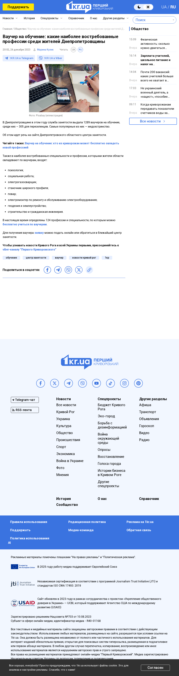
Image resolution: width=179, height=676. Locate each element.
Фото (60, 468)
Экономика (65, 454)
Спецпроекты (49, 18)
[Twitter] (79, 270)
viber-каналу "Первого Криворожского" (29, 249)
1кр (107, 257)
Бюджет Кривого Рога (111, 407)
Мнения (62, 475)
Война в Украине (69, 461)
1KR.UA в (21, 58)
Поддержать (18, 7)
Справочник (76, 18)
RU (173, 7)
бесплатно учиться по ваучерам (25, 224)
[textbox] (152, 19)
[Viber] (68, 270)
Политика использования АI (28, 540)
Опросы (104, 450)
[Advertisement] (64, 305)
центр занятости (36, 257)
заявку (39, 232)
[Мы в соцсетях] (40, 383)
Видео (144, 433)
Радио (144, 440)
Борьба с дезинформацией (112, 425)
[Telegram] (58, 270)
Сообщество (67, 505)
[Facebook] (47, 270)
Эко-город (106, 416)
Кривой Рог (65, 412)
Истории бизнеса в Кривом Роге (111, 472)
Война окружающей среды (108, 438)
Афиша (145, 405)
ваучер (59, 257)
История (29, 18)
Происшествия (68, 440)
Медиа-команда (81, 530)
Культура (63, 426)
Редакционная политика (87, 522)
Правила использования (28, 522)
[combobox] (152, 19)
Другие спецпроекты (108, 484)
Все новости (150, 121)
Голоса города (109, 463)
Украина (63, 419)
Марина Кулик (45, 49)
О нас (93, 18)
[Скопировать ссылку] (89, 270)
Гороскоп (146, 426)
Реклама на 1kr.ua (140, 522)
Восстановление (111, 457)
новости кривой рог (84, 257)
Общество (64, 433)
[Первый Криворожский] (89, 7)
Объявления (149, 419)
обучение (11, 257)
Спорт (61, 447)
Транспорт (147, 412)
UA (164, 7)
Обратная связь (139, 530)
